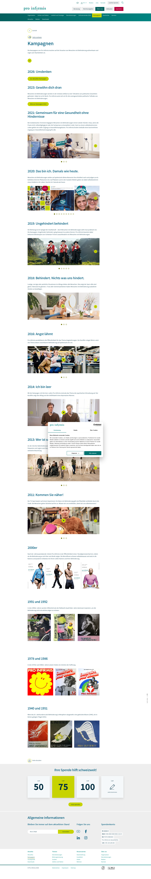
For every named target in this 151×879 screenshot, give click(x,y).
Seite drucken (36, 760)
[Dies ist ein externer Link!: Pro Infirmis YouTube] (79, 832)
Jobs (97, 3)
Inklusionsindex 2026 (84, 15)
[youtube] (63, 521)
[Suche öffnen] (121, 3)
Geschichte (106, 15)
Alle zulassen (92, 453)
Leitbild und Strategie (57, 15)
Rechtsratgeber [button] (88, 9)
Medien (91, 3)
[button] (35, 37)
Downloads (45, 19)
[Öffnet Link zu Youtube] (63, 307)
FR (84, 3)
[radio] (39, 787)
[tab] (62, 162)
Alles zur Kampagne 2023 (38, 104)
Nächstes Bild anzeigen (95, 145)
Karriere (114, 15)
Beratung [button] (77, 9)
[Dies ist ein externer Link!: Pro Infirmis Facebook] (86, 832)
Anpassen (74, 453)
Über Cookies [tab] (94, 430)
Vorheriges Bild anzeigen (31, 145)
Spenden (119, 9)
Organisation (31, 15)
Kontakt (103, 3)
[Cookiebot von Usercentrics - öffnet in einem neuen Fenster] (94, 425)
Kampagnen (96, 15)
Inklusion (109, 9)
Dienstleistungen (71, 15)
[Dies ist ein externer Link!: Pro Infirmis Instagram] (86, 838)
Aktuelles (30, 19)
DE (82, 3)
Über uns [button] (99, 9)
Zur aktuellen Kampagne (38, 79)
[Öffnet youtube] (63, 468)
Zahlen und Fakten (43, 15)
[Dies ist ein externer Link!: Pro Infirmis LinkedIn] (79, 838)
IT (86, 3)
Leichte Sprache (113, 3)
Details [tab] (75, 430)
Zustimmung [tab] (57, 430)
